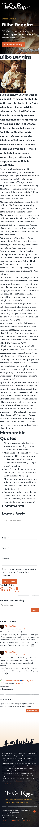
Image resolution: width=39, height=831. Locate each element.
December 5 (19, 683)
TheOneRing (10, 626)
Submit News (32, 711)
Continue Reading (13, 44)
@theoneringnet (9, 629)
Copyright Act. (7, 783)
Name (5, 538)
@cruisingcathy (9, 683)
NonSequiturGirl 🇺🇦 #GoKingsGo (19, 681)
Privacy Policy (17, 820)
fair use (19, 781)
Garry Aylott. (7, 820)
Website (5, 558)
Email (5, 548)
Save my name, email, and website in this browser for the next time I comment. (19, 572)
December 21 (20, 629)
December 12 (20, 655)
